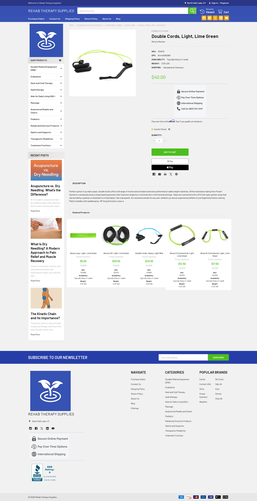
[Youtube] (226, 18)
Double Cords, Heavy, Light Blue (149, 253)
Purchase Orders (36, 18)
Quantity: (157, 135)
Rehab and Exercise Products (45, 125)
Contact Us (54, 18)
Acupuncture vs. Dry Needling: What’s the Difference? (46, 190)
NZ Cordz (219, 379)
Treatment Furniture (41, 145)
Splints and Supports (41, 132)
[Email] (159, 174)
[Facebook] (209, 18)
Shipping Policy (72, 18)
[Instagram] (204, 18)
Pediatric (35, 119)
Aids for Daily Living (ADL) (43, 96)
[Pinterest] (176, 174)
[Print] (165, 174)
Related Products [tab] (81, 212)
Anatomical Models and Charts (42, 111)
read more (35, 211)
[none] (102, 63)
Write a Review (158, 41)
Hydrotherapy (37, 89)
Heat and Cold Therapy (41, 83)
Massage (35, 102)
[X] (215, 18)
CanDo (202, 379)
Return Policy (91, 18)
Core (217, 389)
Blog (118, 18)
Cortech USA (205, 384)
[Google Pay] (170, 161)
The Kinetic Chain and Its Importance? (45, 316)
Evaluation (36, 76)
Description (79, 183)
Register (224, 3)
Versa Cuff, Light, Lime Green (116, 253)
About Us (106, 18)
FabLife (218, 384)
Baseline (203, 401)
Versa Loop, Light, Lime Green (83, 253)
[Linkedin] (220, 18)
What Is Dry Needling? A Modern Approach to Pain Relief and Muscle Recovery (45, 252)
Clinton (218, 393)
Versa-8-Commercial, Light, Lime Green (215, 254)
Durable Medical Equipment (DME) (44, 68)
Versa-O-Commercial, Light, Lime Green (182, 254)
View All (218, 398)
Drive (201, 389)
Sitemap (135, 408)
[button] (46, 40)
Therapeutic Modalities (42, 139)
